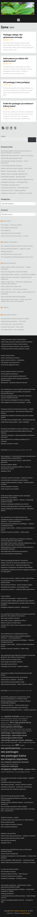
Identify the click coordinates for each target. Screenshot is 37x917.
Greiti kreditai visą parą (8, 871)
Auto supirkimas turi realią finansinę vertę (14, 517)
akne (2, 716)
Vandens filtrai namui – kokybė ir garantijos (13, 190)
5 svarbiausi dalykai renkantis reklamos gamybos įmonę (17, 179)
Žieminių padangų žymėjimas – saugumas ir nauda (15, 249)
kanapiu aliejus (17, 724)
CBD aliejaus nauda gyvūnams (10, 362)
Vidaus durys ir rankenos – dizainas (12, 679)
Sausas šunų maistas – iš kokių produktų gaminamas (18, 589)
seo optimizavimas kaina (27, 748)
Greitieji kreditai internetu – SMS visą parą (14, 874)
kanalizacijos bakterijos (6, 724)
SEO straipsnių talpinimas (18, 911)
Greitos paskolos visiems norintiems (12, 371)
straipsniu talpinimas (12, 769)
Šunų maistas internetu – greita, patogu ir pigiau (16, 585)
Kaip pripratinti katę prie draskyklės (11, 233)
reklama (20, 742)
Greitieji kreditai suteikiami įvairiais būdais (14, 480)
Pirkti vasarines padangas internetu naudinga (15, 400)
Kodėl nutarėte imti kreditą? (10, 489)
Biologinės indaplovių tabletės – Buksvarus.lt (15, 607)
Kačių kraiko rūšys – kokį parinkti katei (12, 324)
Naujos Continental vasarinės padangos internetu (17, 563)
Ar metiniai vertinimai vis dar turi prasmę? (14, 677)
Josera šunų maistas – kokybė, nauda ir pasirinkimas (17, 578)
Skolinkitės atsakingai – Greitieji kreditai (13, 878)
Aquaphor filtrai (6, 471)
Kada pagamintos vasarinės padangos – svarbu (16, 402)
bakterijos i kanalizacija (26, 716)
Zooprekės (6, 307)
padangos (29, 740)
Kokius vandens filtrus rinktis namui (11, 286)
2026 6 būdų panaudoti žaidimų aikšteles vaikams (16, 342)
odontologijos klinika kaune (12, 738)
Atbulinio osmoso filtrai (8, 833)
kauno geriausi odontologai (12, 727)
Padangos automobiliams (10, 242)
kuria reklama (4, 731)
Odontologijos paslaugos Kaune (10, 185)
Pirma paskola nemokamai (9, 374)
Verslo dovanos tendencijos (9, 853)
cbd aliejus (24, 720)
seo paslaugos (9, 751)
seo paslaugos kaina (13, 755)
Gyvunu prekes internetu (10, 314)
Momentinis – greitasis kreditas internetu (14, 382)
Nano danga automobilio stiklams (12, 662)
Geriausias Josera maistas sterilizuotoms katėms (15, 318)
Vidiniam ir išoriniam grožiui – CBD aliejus (13, 171)
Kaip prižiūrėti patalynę (8, 840)
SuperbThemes (26, 913)
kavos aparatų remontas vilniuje (9, 729)
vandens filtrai (30, 769)
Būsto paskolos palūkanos (9, 827)
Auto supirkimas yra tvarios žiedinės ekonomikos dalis (18, 389)
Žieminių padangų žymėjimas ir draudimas (14, 560)
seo (17, 744)
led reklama (11, 731)
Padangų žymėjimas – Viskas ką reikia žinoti (15, 705)
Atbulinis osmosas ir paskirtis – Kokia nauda (15, 532)
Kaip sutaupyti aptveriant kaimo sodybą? (14, 806)
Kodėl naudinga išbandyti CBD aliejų (11, 165)
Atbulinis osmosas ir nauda (9, 443)
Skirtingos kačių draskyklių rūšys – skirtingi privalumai (18, 420)
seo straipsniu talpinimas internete (15, 762)
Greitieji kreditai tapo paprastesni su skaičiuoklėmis (17, 820)
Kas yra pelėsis (5, 596)
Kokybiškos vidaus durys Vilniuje (11, 782)
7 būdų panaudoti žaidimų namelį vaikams (14, 344)
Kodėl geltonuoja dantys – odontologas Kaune (14, 182)
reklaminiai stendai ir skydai (8, 745)
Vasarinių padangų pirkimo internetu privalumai (16, 506)
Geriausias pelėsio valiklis (9, 464)
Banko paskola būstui (8, 822)
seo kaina (22, 745)
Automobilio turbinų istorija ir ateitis (11, 254)
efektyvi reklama (5, 722)
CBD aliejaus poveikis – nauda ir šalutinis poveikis (16, 784)
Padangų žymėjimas (7, 251)
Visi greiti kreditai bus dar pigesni (11, 876)
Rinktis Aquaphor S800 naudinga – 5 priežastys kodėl (17, 860)
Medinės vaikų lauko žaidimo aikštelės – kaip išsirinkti (16, 168)
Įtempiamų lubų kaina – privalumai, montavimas (16, 787)
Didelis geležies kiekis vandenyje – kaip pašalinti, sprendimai (18, 274)
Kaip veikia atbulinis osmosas (10, 618)
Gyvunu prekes (7, 221)
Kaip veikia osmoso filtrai (9, 664)
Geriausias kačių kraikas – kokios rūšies (12, 327)
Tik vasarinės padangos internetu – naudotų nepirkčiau (18, 710)
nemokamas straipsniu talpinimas (23, 731)
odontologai (6, 733)
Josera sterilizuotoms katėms (10, 358)
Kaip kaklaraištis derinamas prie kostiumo (14, 551)
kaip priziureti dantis (23, 722)
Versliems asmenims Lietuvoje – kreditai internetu (17, 478)
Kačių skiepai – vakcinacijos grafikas (11, 225)
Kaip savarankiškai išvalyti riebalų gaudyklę (13, 296)
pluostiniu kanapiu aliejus (11, 742)
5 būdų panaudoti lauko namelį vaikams (13, 339)
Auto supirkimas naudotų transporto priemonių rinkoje (17, 246)
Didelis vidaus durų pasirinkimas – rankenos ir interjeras (17, 155)
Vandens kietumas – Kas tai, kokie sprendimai (14, 289)
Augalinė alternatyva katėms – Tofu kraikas (13, 321)
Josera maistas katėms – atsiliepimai (12, 360)
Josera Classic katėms (8, 355)
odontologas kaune (19, 735)
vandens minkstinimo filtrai (7, 771)
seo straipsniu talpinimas (14, 759)
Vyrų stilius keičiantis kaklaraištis (11, 553)
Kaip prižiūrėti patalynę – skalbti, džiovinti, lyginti (16, 684)
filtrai (12, 722)
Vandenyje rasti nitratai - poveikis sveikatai (14, 666)
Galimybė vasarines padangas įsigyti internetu (14, 174)
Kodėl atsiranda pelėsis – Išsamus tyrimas (14, 598)
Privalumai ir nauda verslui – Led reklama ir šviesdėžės (16, 193)
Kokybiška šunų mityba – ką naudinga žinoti (15, 587)
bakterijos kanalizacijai (6, 718)
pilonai (2, 742)
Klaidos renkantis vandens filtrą (11, 623)
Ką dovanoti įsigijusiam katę (10, 365)
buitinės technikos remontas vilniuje (9, 720)
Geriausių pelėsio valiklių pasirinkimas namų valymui (17, 601)
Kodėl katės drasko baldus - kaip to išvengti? (15, 422)
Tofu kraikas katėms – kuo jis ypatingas (12, 329)
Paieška (3, 136)
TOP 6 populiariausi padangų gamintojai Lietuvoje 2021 (17, 257)
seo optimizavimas (10, 748)
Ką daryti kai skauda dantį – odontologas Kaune (15, 187)
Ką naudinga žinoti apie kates (9, 227)
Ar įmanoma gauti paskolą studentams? (13, 376)
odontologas (6, 735)
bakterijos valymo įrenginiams (20, 718)
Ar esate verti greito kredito (9, 869)
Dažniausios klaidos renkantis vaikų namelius (15, 346)
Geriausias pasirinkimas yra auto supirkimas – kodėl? (17, 429)
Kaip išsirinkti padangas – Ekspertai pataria (13, 176)
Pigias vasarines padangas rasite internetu (14, 707)
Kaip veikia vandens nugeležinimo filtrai (13, 620)
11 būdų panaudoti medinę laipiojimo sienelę (15, 349)
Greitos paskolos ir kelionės (9, 486)
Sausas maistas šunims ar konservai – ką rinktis (14, 236)
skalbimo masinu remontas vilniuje (9, 764)
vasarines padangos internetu (22, 771)
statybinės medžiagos (9, 766)
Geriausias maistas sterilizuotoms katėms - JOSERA (17, 409)
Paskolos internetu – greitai (9, 817)
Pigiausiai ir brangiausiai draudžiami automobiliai (17, 567)
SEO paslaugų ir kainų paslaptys (16, 82)
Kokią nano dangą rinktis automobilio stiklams (14, 272)
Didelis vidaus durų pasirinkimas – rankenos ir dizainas (18, 836)
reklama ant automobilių (29, 742)
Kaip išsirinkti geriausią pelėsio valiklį (11, 158)
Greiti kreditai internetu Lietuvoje (11, 824)
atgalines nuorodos (11, 716)
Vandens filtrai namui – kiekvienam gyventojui (15, 565)
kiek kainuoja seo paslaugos (24, 729)
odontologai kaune (18, 733)
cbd (20, 720)
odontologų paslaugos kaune (12, 740)
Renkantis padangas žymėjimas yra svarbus (15, 504)
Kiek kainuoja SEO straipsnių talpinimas (13, 789)
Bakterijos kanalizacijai (9, 263)
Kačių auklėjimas (6, 230)
